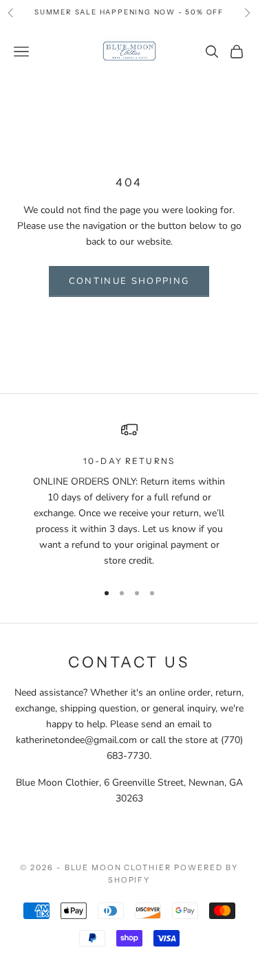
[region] (129, 495)
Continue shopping (129, 281)
